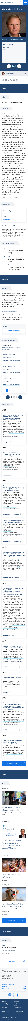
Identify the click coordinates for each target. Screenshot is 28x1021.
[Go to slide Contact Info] (9, 66)
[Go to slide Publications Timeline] (14, 397)
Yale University (5, 1011)
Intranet (4, 1001)
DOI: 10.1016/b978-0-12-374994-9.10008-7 (11, 683)
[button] (8, 44)
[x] (10, 994)
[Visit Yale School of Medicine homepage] (14, 972)
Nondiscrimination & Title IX (18, 1004)
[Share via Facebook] (6, 80)
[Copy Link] (25, 88)
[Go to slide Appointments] (13, 66)
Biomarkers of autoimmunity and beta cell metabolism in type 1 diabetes (13, 521)
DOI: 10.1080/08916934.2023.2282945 (11, 466)
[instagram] (17, 994)
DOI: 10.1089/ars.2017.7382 (16, 657)
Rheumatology (6, 47)
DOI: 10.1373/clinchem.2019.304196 (10, 627)
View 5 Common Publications (11, 372)
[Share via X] (3, 80)
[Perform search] (21, 2)
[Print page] (17, 80)
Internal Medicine (16, 229)
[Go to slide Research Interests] (8, 397)
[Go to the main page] (8, 2)
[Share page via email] (14, 80)
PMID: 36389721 (16, 529)
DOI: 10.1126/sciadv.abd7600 (12, 569)
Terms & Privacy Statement (17, 1008)
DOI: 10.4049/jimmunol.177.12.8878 (14, 753)
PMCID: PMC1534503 (16, 720)
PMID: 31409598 (16, 624)
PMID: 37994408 (12, 464)
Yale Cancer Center (9, 237)
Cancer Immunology (7, 229)
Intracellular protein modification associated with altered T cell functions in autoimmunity (12, 742)
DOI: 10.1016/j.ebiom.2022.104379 (12, 505)
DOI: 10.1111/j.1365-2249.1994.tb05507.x (13, 721)
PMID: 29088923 (12, 656)
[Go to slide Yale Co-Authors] (11, 397)
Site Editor (16, 1001)
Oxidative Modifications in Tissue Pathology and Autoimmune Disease (13, 647)
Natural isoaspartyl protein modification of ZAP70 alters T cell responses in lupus (12, 454)
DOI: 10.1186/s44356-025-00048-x (13, 433)
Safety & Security (6, 1007)
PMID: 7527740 (6, 720)
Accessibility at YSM (6, 1004)
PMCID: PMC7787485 (13, 568)
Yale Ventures (17, 237)
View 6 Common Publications (11, 360)
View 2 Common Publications (11, 384)
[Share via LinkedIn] (8, 80)
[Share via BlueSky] (11, 80)
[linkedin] (13, 994)
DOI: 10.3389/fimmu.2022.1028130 (10, 531)
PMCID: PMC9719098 (13, 505)
